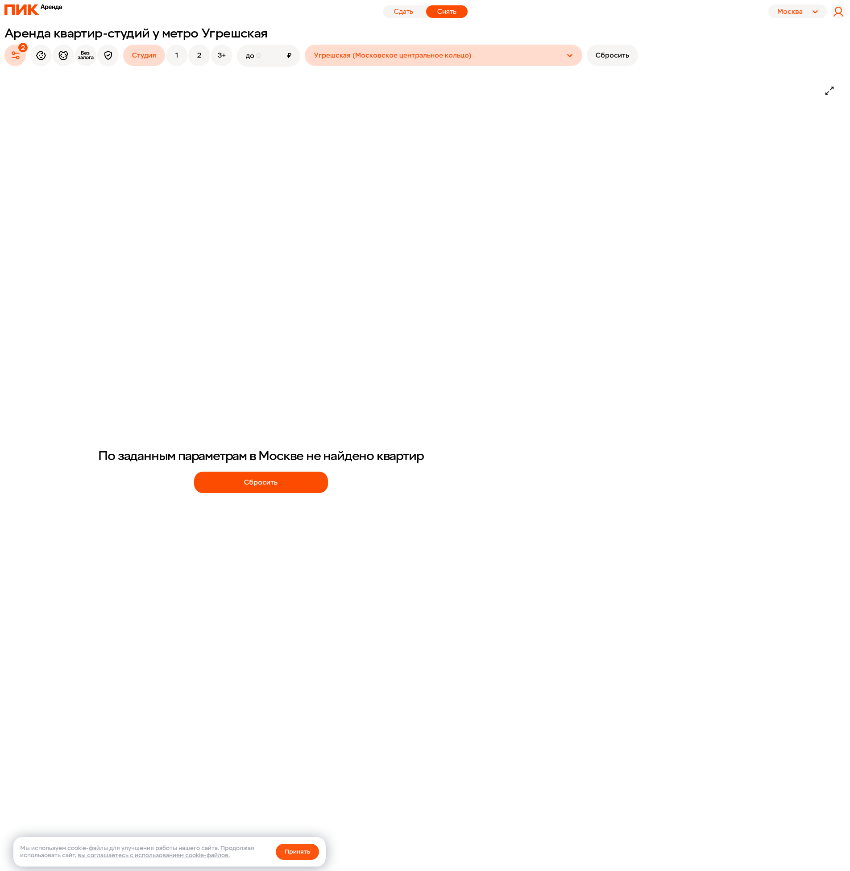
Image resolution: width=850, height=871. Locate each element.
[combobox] (314, 55)
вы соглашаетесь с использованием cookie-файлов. (154, 855)
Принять (297, 851)
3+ (222, 55)
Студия (144, 55)
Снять (446, 11)
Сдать (403, 11)
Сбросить (612, 55)
